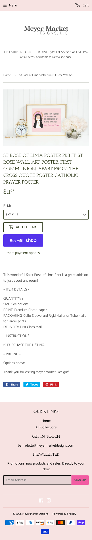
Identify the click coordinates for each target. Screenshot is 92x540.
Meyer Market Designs (35, 514)
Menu (13, 5)
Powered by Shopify (64, 514)
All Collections (46, 427)
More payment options (23, 253)
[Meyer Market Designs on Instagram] (49, 501)
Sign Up (80, 480)
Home (7, 75)
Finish (7, 206)
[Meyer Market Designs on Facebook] (41, 501)
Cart (85, 5)
